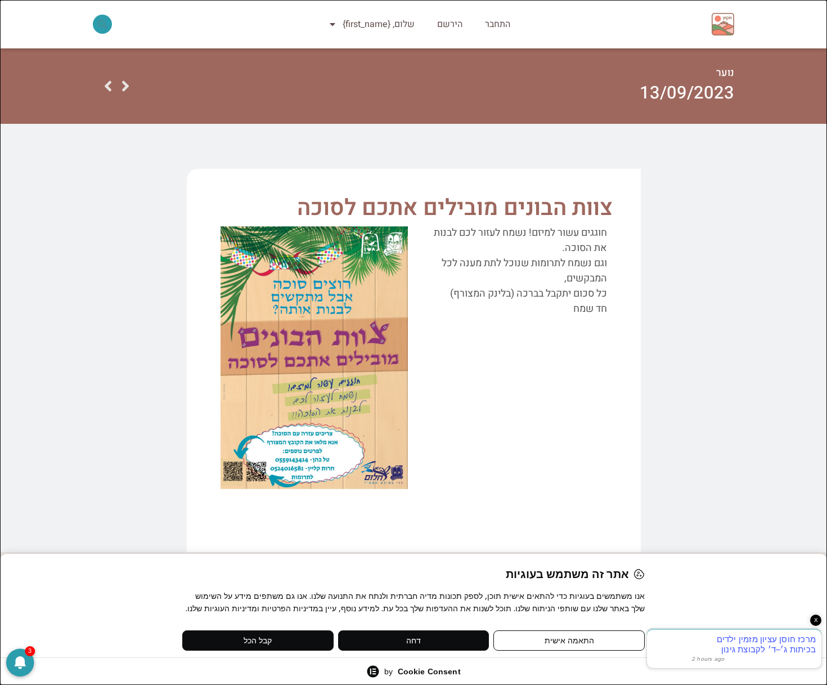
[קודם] (125, 86)
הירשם (449, 24)
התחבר (497, 24)
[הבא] (108, 86)
